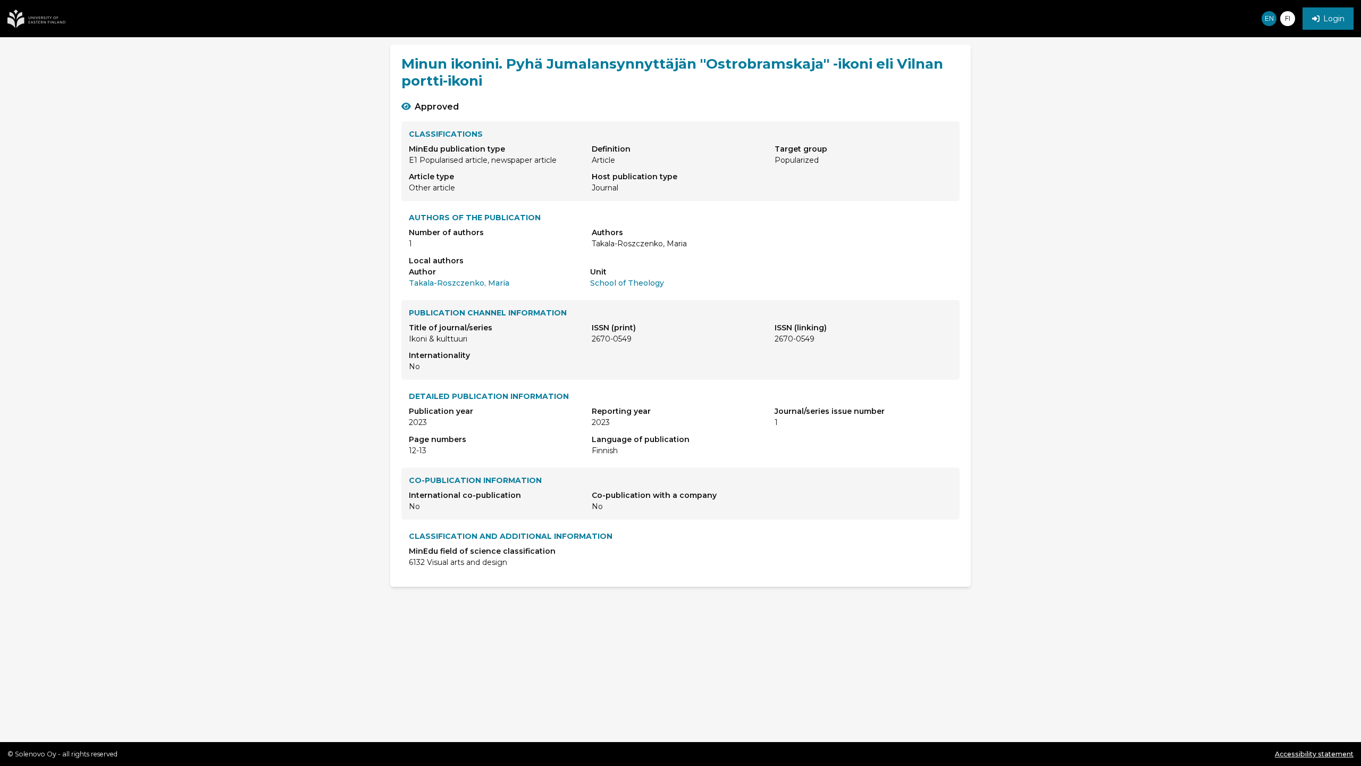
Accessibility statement (1314, 754)
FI (1287, 18)
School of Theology (627, 283)
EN (1269, 18)
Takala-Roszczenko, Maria (459, 283)
